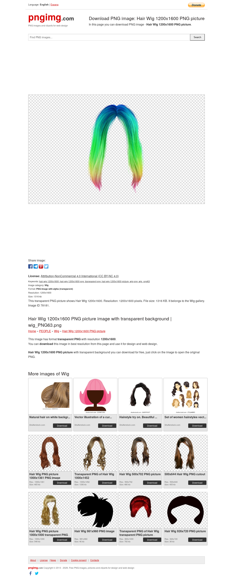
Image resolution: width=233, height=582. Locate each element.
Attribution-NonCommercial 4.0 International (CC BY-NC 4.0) (80, 276)
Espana (54, 4)
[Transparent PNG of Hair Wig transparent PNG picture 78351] (140, 510)
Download (62, 425)
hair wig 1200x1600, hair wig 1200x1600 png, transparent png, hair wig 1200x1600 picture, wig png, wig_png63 (94, 281)
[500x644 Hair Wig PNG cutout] (185, 453)
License (44, 560)
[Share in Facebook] (30, 266)
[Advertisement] (116, 69)
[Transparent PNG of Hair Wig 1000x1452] (95, 453)
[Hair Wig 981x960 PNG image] (95, 510)
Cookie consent (78, 560)
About (33, 560)
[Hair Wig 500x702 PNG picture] (140, 453)
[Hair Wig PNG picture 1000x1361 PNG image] (50, 453)
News (53, 560)
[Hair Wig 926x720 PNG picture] (185, 510)
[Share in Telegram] (35, 266)
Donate (63, 560)
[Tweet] (46, 266)
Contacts (94, 560)
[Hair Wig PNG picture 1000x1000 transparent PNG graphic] (50, 510)
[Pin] (41, 266)
